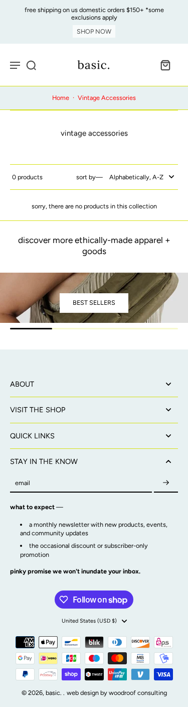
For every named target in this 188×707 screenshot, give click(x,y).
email (22, 483)
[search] (31, 65)
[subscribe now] (166, 483)
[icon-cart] (165, 65)
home (60, 97)
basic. (54, 692)
